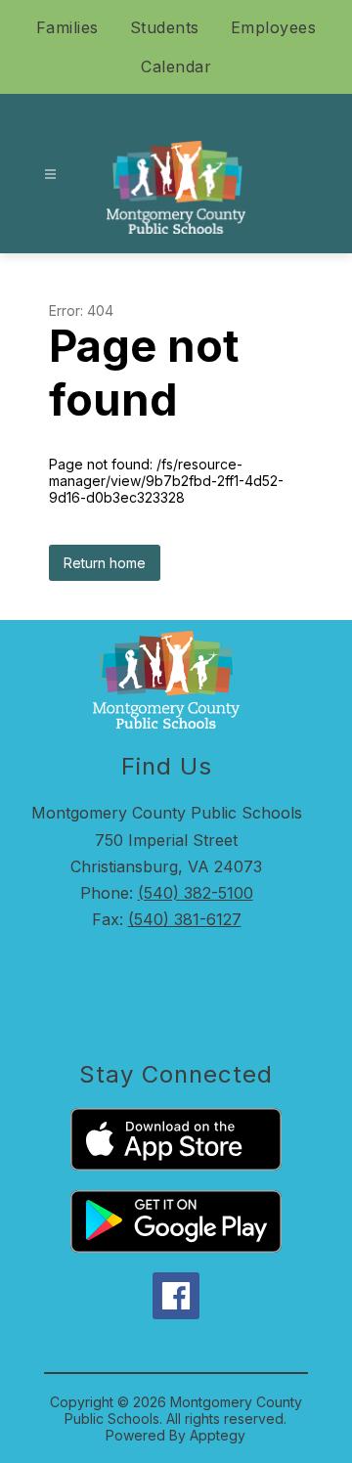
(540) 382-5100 (195, 893)
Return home (105, 562)
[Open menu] (50, 174)
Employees (274, 27)
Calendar (176, 66)
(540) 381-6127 (185, 919)
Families (67, 27)
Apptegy (217, 1435)
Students (164, 27)
